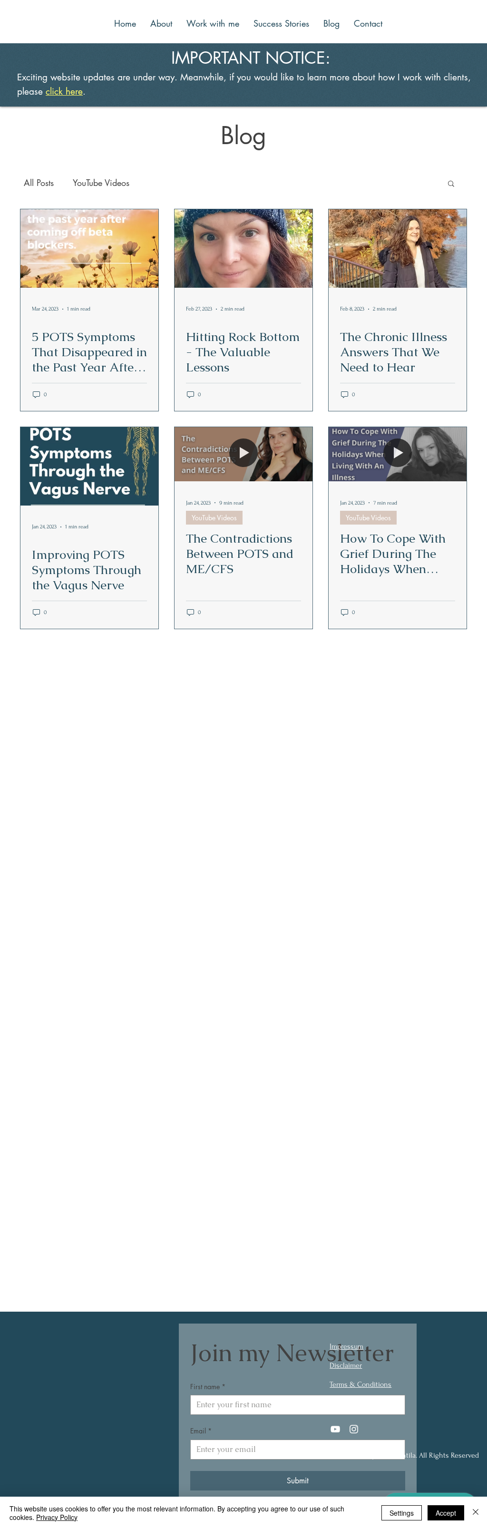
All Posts (39, 182)
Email (201, 1430)
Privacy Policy (57, 1517)
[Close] (475, 1512)
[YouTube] (335, 1429)
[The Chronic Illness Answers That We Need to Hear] (398, 248)
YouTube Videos (101, 182)
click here (64, 91)
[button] (451, 184)
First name (207, 1386)
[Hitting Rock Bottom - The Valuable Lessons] (243, 248)
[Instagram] (354, 1429)
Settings (402, 1513)
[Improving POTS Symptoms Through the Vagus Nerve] (89, 466)
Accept (446, 1513)
